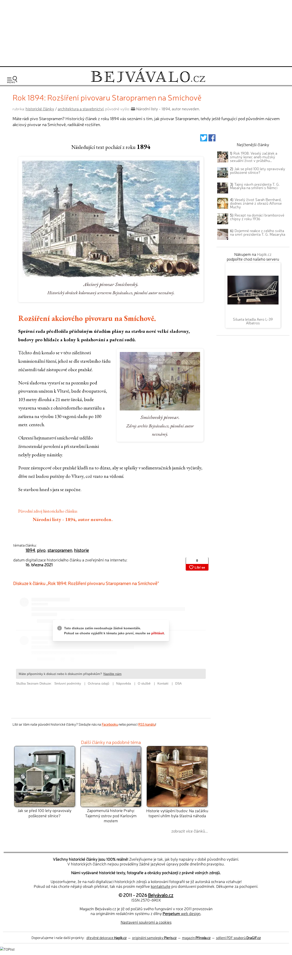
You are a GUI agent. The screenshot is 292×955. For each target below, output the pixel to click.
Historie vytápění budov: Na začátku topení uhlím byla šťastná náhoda (177, 813)
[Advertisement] (146, 32)
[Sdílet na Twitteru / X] (203, 139)
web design (182, 913)
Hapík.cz (264, 254)
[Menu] (12, 79)
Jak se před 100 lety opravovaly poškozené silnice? (44, 813)
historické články (40, 108)
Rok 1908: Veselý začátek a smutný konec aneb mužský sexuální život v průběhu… (253, 157)
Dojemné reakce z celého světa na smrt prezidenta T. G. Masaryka (257, 232)
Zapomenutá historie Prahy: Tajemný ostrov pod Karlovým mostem (111, 815)
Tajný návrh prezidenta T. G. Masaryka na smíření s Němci (255, 186)
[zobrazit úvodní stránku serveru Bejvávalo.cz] (148, 81)
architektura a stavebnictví (81, 108)
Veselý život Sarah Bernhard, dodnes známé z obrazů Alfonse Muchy (256, 203)
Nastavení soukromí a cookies (146, 922)
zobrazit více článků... (189, 830)
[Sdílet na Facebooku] (212, 139)
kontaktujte (160, 886)
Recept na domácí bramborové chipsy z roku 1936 (257, 216)
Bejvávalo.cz (160, 895)
